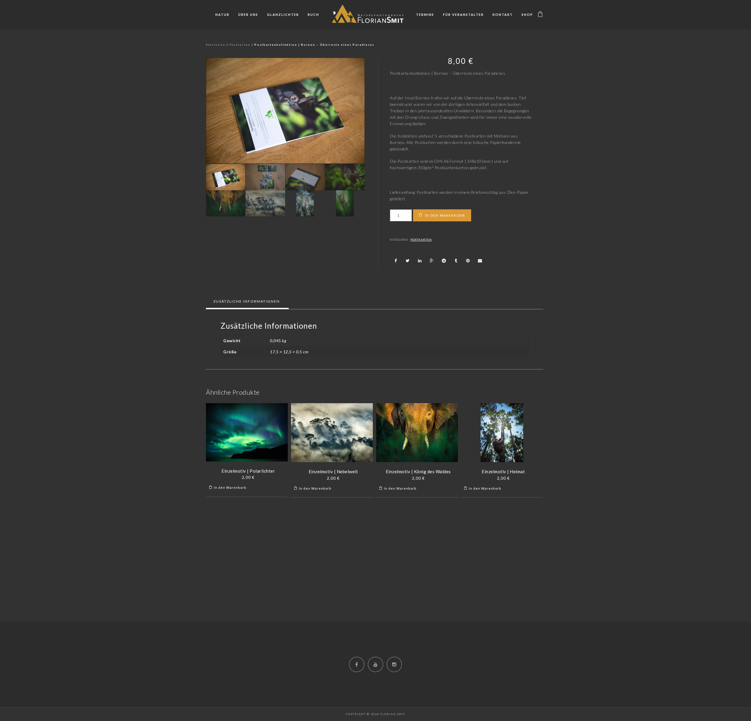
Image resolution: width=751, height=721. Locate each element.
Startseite (215, 44)
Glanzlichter (283, 14)
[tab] (246, 301)
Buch (313, 14)
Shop (527, 14)
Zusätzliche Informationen (246, 301)
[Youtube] (375, 664)
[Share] (396, 261)
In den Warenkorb (445, 215)
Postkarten (239, 44)
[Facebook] (356, 664)
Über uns (248, 14)
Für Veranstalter (463, 14)
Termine (425, 14)
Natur (222, 14)
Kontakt (503, 14)
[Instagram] (394, 664)
